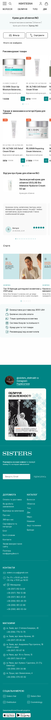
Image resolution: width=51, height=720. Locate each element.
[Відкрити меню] (5, 3)
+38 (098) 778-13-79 (16, 632)
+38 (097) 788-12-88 (16, 593)
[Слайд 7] (26, 238)
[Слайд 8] (28, 238)
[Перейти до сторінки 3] (26, 165)
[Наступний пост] (42, 414)
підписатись (40, 476)
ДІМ (45, 9)
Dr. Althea (30, 83)
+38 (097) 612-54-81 (16, 589)
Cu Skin (6, 83)
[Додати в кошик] (23, 99)
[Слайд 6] (24, 238)
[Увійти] (41, 3)
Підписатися (23, 383)
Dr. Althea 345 (40, 83)
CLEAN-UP (13, 83)
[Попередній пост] (8, 414)
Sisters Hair (11, 696)
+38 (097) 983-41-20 (16, 597)
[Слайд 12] (35, 238)
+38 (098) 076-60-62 (16, 677)
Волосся (31, 499)
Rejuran (29, 145)
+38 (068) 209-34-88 (16, 669)
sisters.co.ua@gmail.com (17, 572)
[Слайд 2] (17, 238)
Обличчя (31, 504)
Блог (5, 531)
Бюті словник (9, 535)
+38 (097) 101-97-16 (15, 650)
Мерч (29, 517)
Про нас (6, 515)
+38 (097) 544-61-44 (16, 658)
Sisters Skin (36, 696)
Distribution (11, 702)
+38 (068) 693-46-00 (16, 601)
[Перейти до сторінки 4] (28, 165)
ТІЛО (35, 9)
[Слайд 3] (19, 238)
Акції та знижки (34, 525)
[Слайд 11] (33, 238)
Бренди (30, 530)
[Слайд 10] (31, 238)
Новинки (31, 521)
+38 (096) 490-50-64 (16, 609)
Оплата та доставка (12, 499)
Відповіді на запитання (13, 511)
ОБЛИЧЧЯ (22, 9)
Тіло (29, 508)
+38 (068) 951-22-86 (16, 605)
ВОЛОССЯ (7, 9)
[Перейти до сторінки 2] (24, 165)
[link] (46, 3)
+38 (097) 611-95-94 (16, 640)
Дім (28, 512)
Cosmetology (36, 702)
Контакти (7, 539)
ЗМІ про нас (8, 519)
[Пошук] (10, 3)
